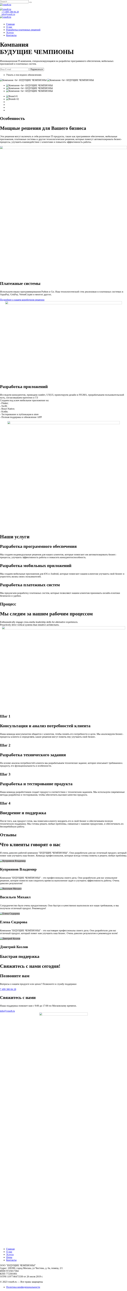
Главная (10, 24)
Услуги (10, 32)
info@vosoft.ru (8, 14)
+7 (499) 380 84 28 (10, 12)
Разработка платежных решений (23, 29)
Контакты (11, 35)
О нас (9, 27)
